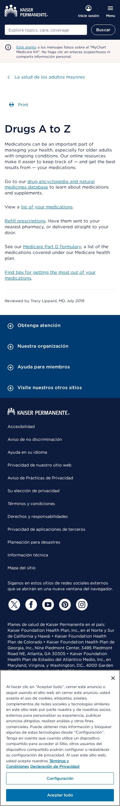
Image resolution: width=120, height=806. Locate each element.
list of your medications (47, 207)
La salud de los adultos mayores (50, 77)
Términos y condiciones (31, 503)
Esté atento (26, 47)
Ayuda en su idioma (27, 452)
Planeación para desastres (34, 542)
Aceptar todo (60, 795)
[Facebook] (30, 604)
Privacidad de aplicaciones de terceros (46, 529)
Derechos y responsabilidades (38, 516)
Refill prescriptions (25, 221)
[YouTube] (47, 604)
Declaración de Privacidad (55, 766)
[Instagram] (81, 604)
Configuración (60, 778)
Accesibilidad (21, 426)
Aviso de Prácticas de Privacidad (40, 478)
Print (22, 104)
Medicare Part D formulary (52, 246)
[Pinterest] (64, 604)
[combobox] (46, 30)
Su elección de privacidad (33, 490)
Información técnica (28, 555)
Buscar (103, 29)
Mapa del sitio (22, 567)
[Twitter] (13, 604)
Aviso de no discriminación (35, 439)
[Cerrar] (113, 678)
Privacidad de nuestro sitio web (39, 465)
